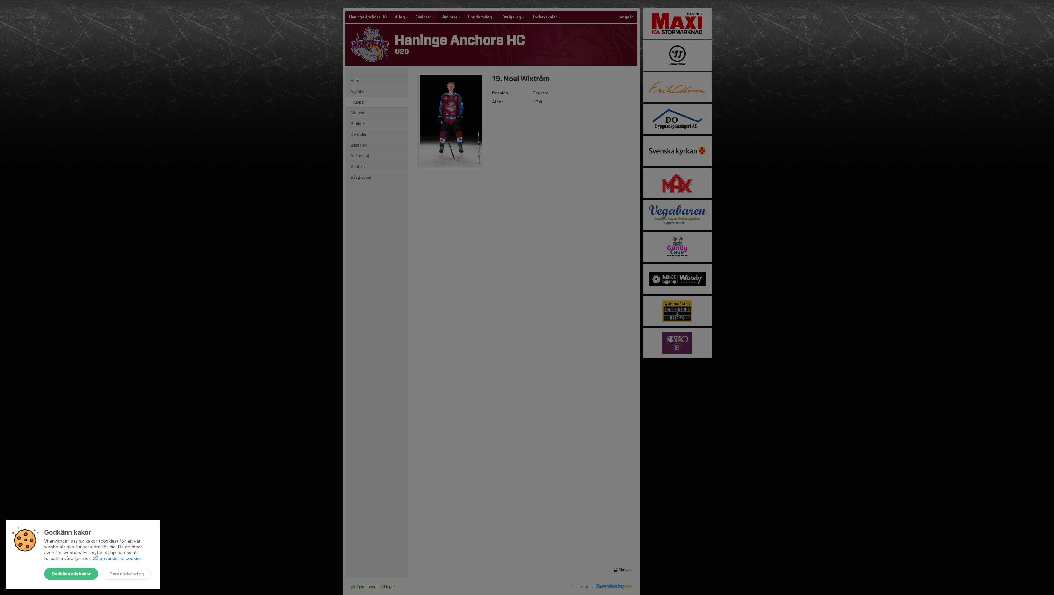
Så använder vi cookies (117, 558)
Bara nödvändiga (127, 574)
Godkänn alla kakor (71, 574)
